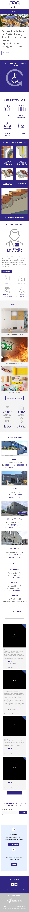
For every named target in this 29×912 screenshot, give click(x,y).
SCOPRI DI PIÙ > (14, 320)
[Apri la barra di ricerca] (17, 7)
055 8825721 (16, 555)
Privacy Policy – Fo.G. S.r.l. (10, 890)
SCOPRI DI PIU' (6, 271)
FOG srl (10, 661)
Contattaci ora (14, 844)
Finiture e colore (14, 392)
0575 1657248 (16, 495)
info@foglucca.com (16, 467)
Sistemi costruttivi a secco (14, 334)
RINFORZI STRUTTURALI (14, 217)
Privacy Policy (13, 815)
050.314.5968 (16, 525)
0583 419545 (10, 465)
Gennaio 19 (14, 784)
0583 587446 (22, 465)
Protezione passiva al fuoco (14, 363)
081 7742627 (16, 578)
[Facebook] (12, 884)
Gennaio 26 (14, 750)
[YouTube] (15, 884)
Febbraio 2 (14, 709)
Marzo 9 (14, 663)
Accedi (14, 864)
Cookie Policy (22, 890)
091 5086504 (16, 591)
